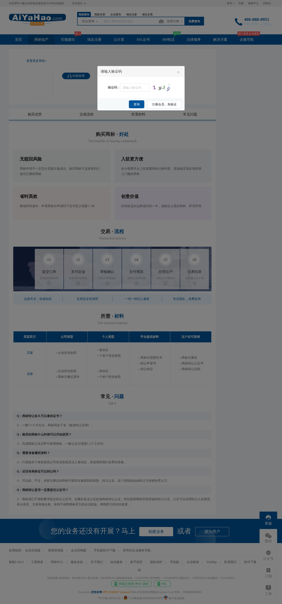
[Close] (178, 72)
